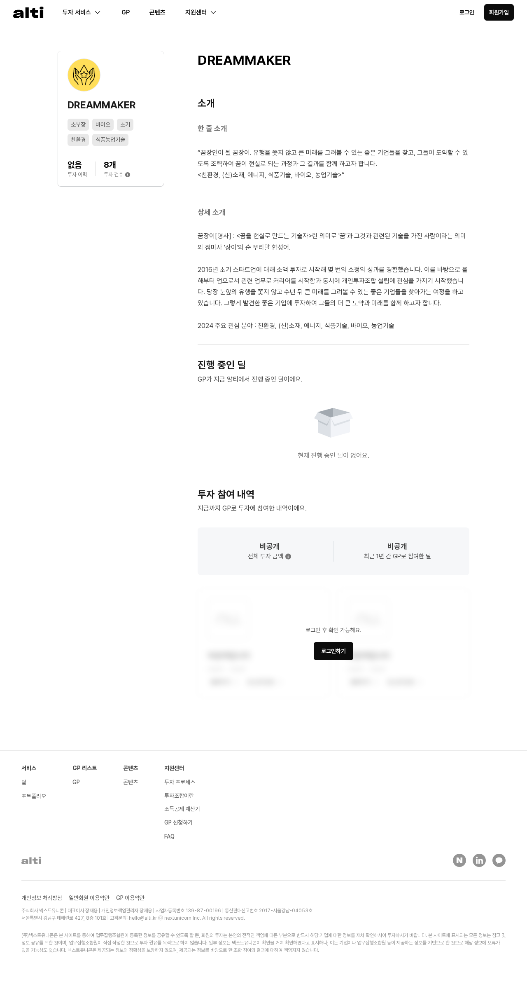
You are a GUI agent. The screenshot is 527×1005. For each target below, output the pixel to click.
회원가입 (499, 12)
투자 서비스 (77, 12)
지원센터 (196, 12)
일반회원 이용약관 (89, 898)
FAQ (169, 836)
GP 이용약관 (130, 898)
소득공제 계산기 (182, 809)
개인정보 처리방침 (41, 898)
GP (125, 12)
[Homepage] (28, 13)
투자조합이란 (179, 795)
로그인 (466, 12)
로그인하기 (333, 651)
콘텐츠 (157, 12)
